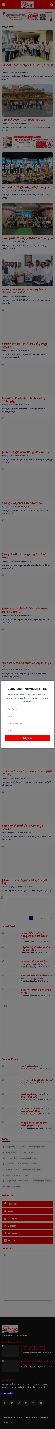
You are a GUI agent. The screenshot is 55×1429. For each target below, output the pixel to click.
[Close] (50, 684)
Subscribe (27, 738)
